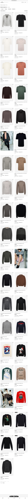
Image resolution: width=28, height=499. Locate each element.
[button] (25, 2)
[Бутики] (22, 2)
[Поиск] (24, 2)
